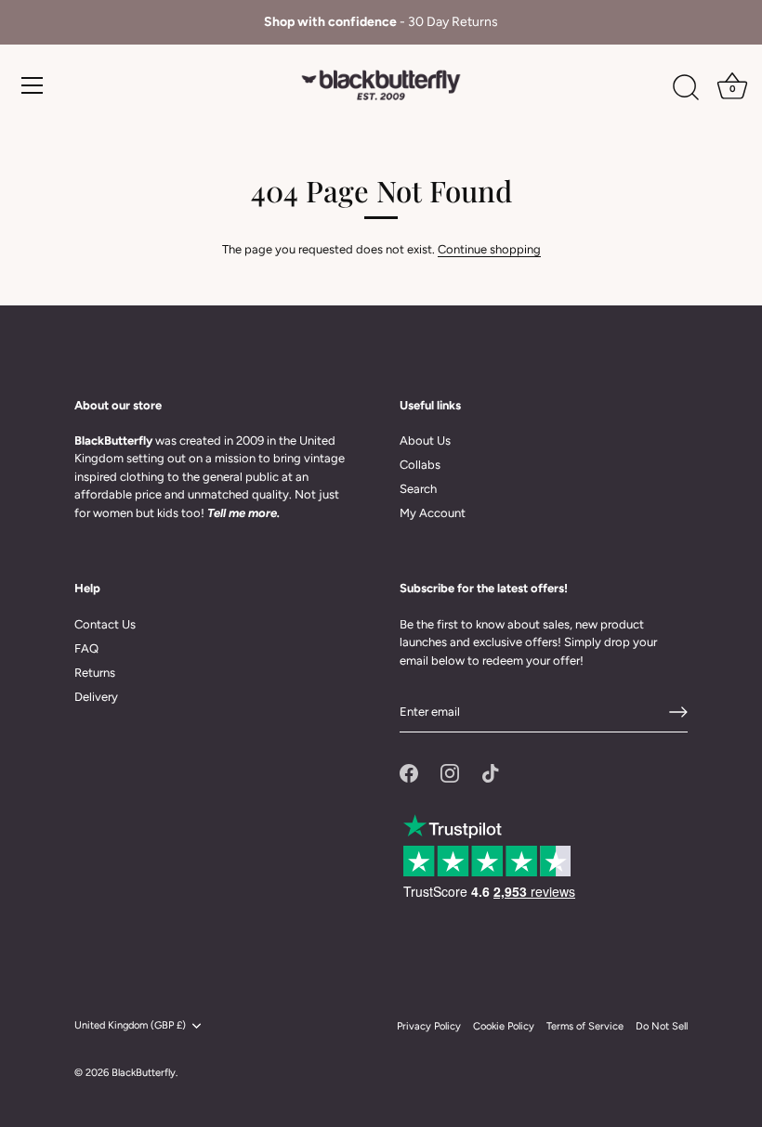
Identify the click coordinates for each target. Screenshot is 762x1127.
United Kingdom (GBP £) (130, 1025)
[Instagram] (449, 772)
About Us (425, 440)
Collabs (420, 465)
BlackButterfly (144, 1073)
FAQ (86, 648)
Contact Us (105, 624)
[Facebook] (409, 772)
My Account (433, 513)
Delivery (96, 697)
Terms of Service (585, 1026)
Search (418, 489)
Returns (94, 673)
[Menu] (32, 85)
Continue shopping (489, 249)
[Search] (685, 88)
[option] (381, 22)
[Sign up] (678, 712)
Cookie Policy (503, 1026)
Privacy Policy (429, 1026)
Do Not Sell (662, 1026)
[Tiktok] (490, 772)
